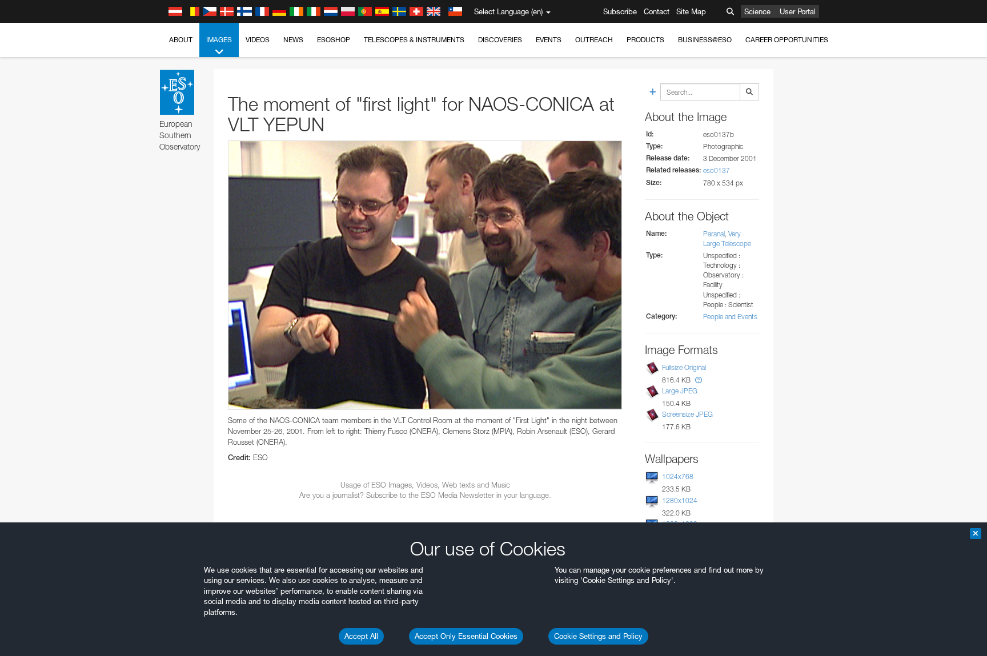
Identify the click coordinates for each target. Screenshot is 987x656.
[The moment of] (424, 275)
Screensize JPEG (687, 414)
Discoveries (500, 39)
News (293, 39)
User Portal (798, 11)
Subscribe (620, 11)
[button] (698, 380)
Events (548, 39)
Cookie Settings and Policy (598, 636)
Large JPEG (679, 391)
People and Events (730, 316)
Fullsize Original (684, 367)
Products (645, 39)
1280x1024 (679, 500)
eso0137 (716, 170)
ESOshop (333, 39)
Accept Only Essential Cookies (466, 636)
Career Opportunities (786, 39)
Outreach (594, 39)
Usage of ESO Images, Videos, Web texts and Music (425, 484)
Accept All (361, 636)
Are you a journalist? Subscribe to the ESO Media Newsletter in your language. (425, 495)
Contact (656, 11)
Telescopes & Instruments (414, 39)
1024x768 (677, 476)
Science (757, 11)
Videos (258, 39)
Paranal (714, 234)
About (180, 39)
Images (219, 39)
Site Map (691, 11)
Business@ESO (705, 39)
